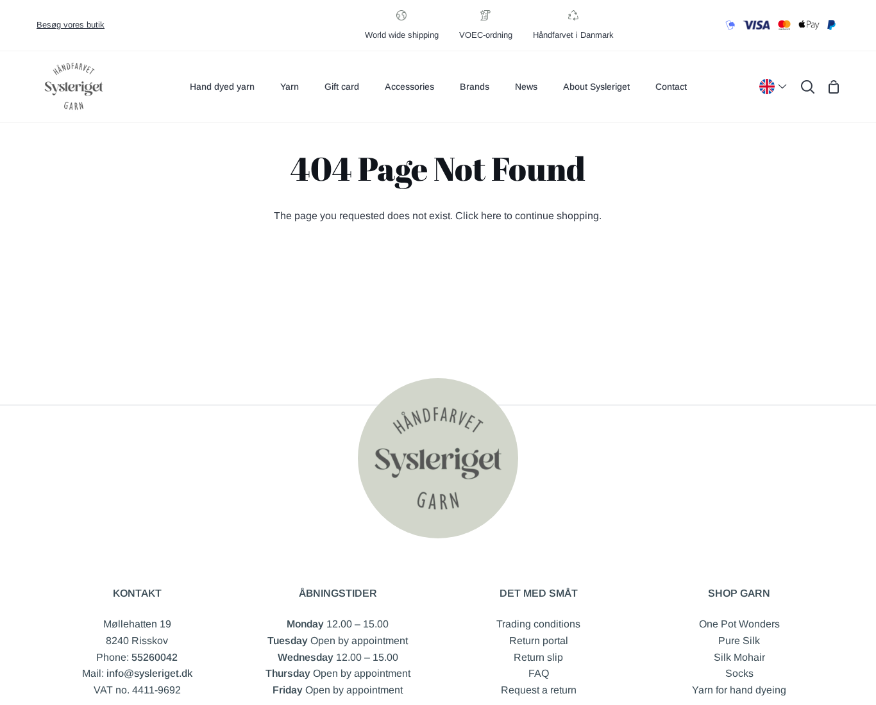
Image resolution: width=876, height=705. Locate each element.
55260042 (154, 657)
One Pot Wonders (739, 623)
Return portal (538, 640)
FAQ (538, 673)
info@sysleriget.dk (149, 673)
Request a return (539, 689)
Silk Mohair (739, 657)
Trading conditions (538, 623)
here (491, 215)
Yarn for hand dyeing (739, 689)
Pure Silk (739, 640)
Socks (739, 673)
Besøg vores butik (71, 24)
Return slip (538, 657)
